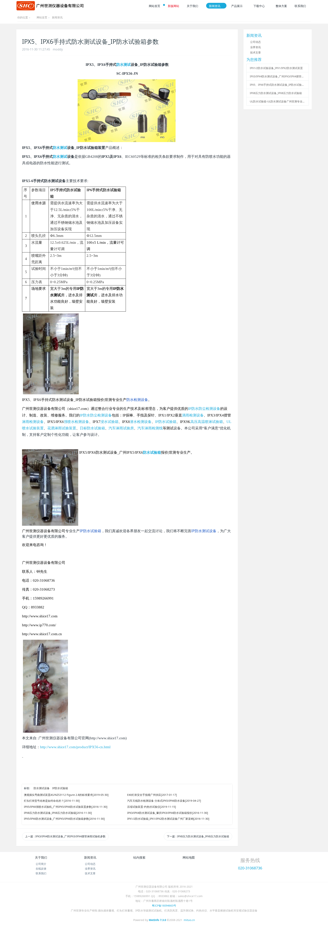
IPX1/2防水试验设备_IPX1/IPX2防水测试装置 (276, 68)
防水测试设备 (42, 788)
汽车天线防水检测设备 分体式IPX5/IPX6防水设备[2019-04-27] (164, 800)
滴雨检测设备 (193, 415)
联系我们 (41, 873)
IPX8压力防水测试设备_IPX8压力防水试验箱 (276, 93)
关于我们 (41, 857)
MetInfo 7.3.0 (157, 920)
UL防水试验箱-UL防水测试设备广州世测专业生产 (277, 101)
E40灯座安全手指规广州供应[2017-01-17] (152, 795)
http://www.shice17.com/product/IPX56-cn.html (75, 747)
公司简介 (41, 864)
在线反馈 (41, 868)
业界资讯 (255, 47)
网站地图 (189, 857)
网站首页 (42, 17)
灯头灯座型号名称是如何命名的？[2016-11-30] (52, 800)
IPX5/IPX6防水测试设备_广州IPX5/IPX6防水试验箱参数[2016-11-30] (64, 818)
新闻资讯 (57, 17)
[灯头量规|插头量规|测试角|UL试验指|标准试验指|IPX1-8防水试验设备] (50, 5)
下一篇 (198, 836)
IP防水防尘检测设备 (204, 409)
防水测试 (123, 65)
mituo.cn (189, 920)
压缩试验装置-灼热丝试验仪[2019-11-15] (151, 807)
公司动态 (255, 42)
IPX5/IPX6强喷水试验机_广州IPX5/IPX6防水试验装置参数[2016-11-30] (65, 807)
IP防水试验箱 (60, 788)
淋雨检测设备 (33, 422)
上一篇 (65, 836)
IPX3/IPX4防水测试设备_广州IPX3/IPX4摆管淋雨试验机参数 (277, 76)
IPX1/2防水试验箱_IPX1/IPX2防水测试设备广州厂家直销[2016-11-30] (168, 818)
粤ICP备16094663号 (164, 905)
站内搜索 (139, 857)
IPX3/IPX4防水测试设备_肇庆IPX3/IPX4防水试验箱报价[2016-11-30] (167, 813)
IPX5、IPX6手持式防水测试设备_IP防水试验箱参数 (277, 84)
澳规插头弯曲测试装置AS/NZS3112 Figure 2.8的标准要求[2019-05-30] (66, 795)
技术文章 (255, 52)
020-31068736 (250, 868)
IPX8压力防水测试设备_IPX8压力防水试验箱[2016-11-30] (58, 813)
